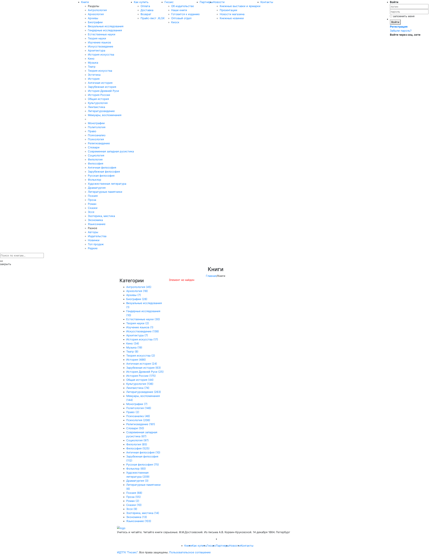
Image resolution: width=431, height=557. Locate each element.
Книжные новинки (232, 18)
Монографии (96, 123)
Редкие (92, 248)
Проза (92, 199)
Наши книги (179, 10)
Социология (96, 155)
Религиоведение (99, 143)
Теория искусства (100, 70)
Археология (96, 14)
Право (92, 131)
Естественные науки (101, 34)
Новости (219, 2)
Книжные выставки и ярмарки (240, 6)
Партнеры (206, 2)
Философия (95, 163)
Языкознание (96, 224)
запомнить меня (403, 16)
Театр (91, 66)
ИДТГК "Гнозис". (127, 552)
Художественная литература (107, 183)
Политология (96, 127)
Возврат (146, 14)
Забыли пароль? (400, 30)
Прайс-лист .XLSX (152, 18)
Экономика (95, 220)
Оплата (145, 6)
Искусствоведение (100, 46)
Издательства (97, 236)
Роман (92, 204)
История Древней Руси (103, 90)
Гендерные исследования (105, 30)
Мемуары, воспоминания (104, 115)
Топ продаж (96, 244)
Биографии (95, 22)
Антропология (97, 10)
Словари (94, 147)
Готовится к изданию (185, 14)
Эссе (91, 212)
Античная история (100, 82)
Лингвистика (96, 107)
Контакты (266, 2)
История (94, 78)
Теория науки (97, 38)
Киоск (175, 22)
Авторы (93, 232)
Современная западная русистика (111, 151)
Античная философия (102, 167)
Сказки (92, 208)
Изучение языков (99, 42)
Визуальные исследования (105, 26)
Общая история (98, 99)
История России (99, 95)
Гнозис (169, 2)
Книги (85, 2)
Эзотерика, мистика (101, 216)
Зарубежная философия (104, 171)
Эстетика (94, 74)
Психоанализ (96, 135)
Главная (211, 275)
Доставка (147, 10)
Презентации (228, 10)
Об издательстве (182, 6)
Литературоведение (101, 111)
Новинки (94, 240)
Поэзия (93, 195)
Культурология (98, 103)
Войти (395, 22)
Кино (91, 58)
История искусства (101, 54)
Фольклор (94, 179)
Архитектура (96, 50)
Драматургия (97, 187)
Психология (96, 139)
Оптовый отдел (181, 18)
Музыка (93, 62)
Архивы (93, 18)
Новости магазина (232, 14)
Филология (95, 159)
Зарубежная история (102, 86)
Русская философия (101, 175)
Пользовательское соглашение (190, 552)
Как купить (141, 2)
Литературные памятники (105, 191)
